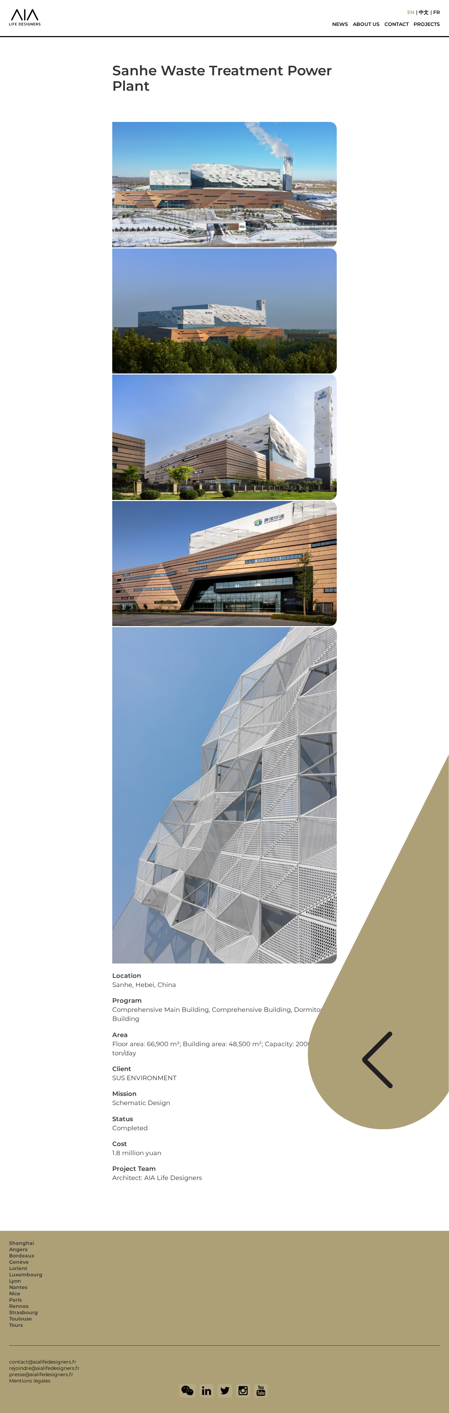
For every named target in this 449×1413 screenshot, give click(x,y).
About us (366, 24)
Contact (396, 24)
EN (410, 12)
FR (436, 12)
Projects (427, 24)
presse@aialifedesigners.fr (41, 1374)
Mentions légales (30, 1381)
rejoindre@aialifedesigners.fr (44, 1368)
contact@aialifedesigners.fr (42, 1362)
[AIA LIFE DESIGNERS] (57, 12)
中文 (424, 12)
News (340, 24)
